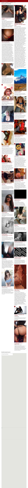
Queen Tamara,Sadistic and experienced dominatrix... (19, 135)
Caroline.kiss (4, 258)
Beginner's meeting (17, 91)
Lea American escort (5, 145)
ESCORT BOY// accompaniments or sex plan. (7, 235)
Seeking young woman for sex (19, 241)
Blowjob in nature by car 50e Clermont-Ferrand (19, 257)
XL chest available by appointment (18, 343)
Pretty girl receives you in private (6, 19)
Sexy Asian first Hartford (6, 286)
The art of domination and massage (19, 315)
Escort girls (3, 2)
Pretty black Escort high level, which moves (19, 290)
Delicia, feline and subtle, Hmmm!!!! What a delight (19, 180)
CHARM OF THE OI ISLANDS (7, 162)
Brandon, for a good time (19, 113)
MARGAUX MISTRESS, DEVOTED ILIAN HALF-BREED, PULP (20, 24)
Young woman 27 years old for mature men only (20, 200)
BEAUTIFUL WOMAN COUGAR (7, 122)
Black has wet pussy (5, 41)
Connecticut (11, 2)
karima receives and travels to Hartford (19, 225)
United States (7, 2)
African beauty (4, 212)
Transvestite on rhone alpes (7, 100)
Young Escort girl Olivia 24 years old (7, 184)
